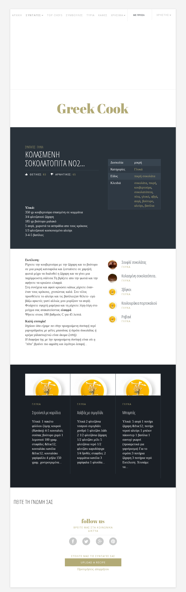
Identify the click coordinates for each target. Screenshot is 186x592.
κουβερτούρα (142, 187)
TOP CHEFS (54, 15)
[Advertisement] (93, 55)
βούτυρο (147, 201)
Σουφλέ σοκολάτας (134, 262)
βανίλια (149, 205)
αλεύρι (138, 205)
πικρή (152, 183)
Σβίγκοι (126, 289)
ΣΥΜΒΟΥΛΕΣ (74, 15)
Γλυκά (138, 169)
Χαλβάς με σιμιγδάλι (90, 412)
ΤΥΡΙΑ (90, 15)
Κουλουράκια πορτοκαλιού (139, 303)
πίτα (137, 196)
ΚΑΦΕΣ (102, 15)
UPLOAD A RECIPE (93, 562)
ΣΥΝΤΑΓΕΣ (33, 15)
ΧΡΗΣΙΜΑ (117, 15)
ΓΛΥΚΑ (40, 147)
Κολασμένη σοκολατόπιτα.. (139, 276)
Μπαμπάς (128, 412)
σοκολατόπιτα (143, 192)
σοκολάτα (140, 183)
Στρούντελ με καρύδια (46, 412)
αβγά (154, 196)
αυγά (137, 201)
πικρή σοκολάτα (144, 176)
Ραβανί (126, 317)
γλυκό (145, 196)
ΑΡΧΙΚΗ (17, 15)
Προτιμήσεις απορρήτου (93, 569)
